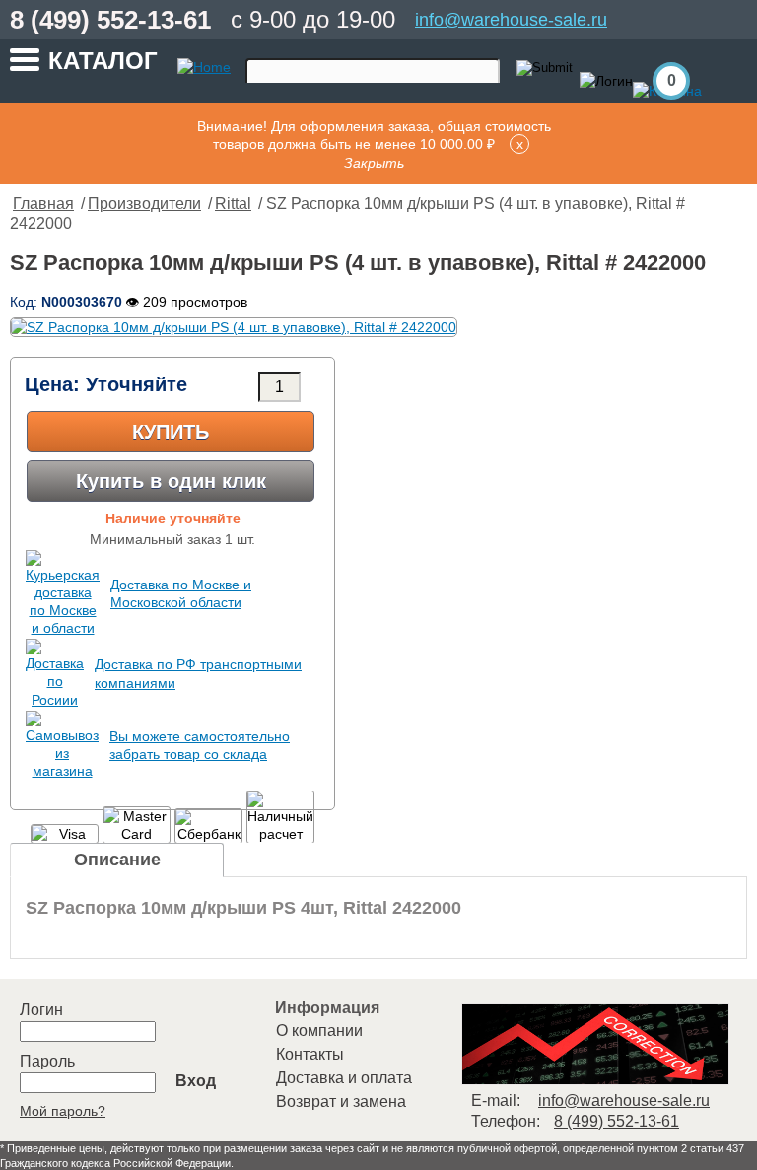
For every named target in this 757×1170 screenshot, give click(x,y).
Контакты (310, 1054)
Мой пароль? (62, 1111)
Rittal (233, 203)
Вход (195, 1080)
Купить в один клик (171, 481)
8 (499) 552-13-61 (110, 19)
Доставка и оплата (344, 1077)
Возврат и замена (341, 1101)
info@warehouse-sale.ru (511, 20)
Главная (43, 203)
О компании (319, 1030)
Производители (144, 203)
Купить (170, 432)
